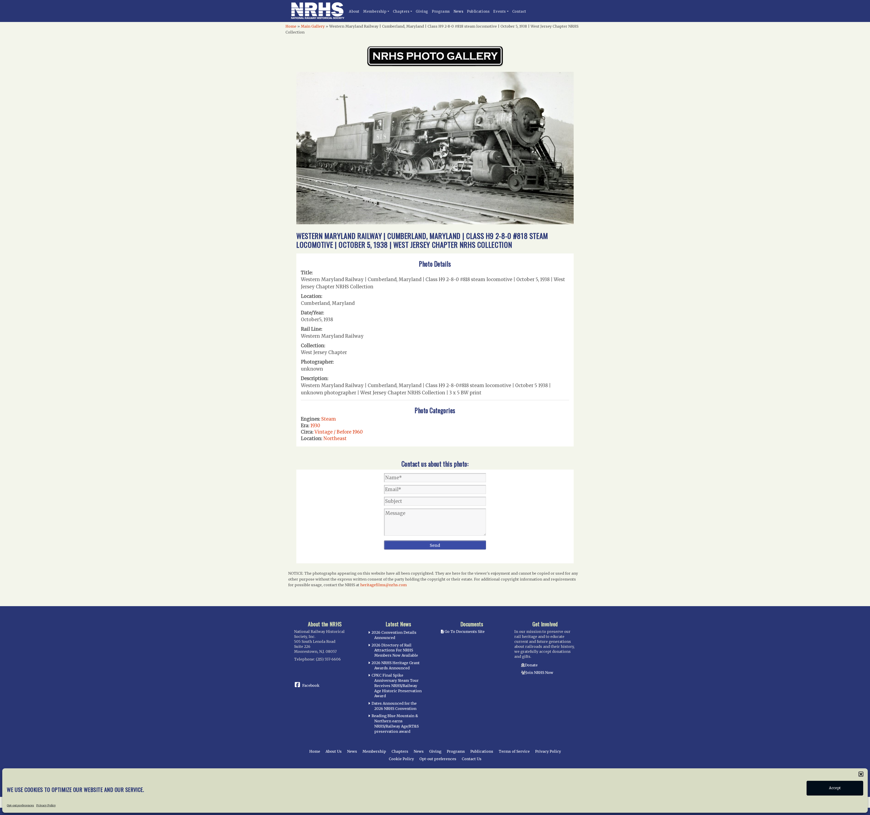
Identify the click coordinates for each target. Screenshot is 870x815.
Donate (531, 665)
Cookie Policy (401, 759)
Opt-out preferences (20, 805)
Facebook (310, 685)
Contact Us (471, 759)
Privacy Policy (46, 805)
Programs (441, 11)
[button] (861, 774)
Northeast (335, 438)
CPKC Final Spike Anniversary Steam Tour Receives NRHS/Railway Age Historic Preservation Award (397, 685)
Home (290, 26)
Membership (375, 11)
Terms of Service (514, 751)
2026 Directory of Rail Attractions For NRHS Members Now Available (395, 650)
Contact (519, 11)
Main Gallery (313, 26)
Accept (835, 788)
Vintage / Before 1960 (338, 432)
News (458, 11)
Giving (422, 11)
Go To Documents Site (464, 631)
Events (499, 11)
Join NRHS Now (539, 672)
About (354, 11)
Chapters (401, 11)
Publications (478, 11)
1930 (315, 425)
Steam (328, 419)
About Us (334, 751)
